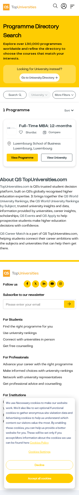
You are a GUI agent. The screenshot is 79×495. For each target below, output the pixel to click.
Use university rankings (20, 333)
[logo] (19, 6)
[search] (55, 6)
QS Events (27, 216)
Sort (67, 110)
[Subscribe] (69, 304)
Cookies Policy (39, 442)
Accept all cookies (39, 478)
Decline (39, 465)
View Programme (22, 157)
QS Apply (49, 216)
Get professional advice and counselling (32, 384)
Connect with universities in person (29, 339)
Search (13, 95)
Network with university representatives (32, 377)
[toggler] (72, 5)
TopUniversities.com (14, 187)
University (38, 95)
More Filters (63, 95)
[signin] (63, 5)
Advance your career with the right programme (38, 364)
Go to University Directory (38, 77)
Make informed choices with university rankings (38, 371)
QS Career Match (13, 234)
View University (57, 157)
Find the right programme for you (28, 326)
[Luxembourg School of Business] (11, 128)
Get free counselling (18, 346)
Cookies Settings (39, 452)
